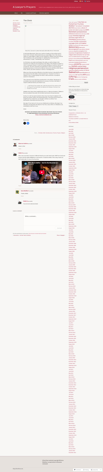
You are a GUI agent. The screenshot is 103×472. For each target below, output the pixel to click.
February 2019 (72, 286)
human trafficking (76, 60)
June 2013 (71, 417)
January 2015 (72, 381)
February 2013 (72, 425)
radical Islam (81, 66)
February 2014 (72, 402)
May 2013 (71, 419)
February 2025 (72, 160)
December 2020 (72, 243)
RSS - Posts (73, 99)
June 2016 (71, 348)
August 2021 (72, 228)
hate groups (80, 58)
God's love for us (78, 56)
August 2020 (72, 251)
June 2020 (71, 255)
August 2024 (72, 170)
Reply (20, 148)
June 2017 (71, 324)
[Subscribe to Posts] (69, 99)
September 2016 (72, 342)
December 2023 (72, 185)
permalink (30, 143)
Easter (87, 49)
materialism (71, 62)
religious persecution (78, 68)
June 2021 (71, 231)
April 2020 (71, 259)
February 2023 (72, 204)
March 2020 (71, 261)
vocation (80, 79)
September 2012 (72, 435)
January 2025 (72, 162)
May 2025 (71, 154)
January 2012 (72, 450)
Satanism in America (73, 116)
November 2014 (72, 384)
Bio (22, 13)
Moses (85, 62)
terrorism (79, 77)
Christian (40, 132)
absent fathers (77, 28)
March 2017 (71, 330)
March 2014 (71, 400)
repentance (72, 70)
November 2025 (72, 142)
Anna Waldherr (25, 190)
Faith (44, 132)
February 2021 (72, 239)
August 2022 (72, 214)
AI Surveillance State (73, 122)
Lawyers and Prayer (31, 13)
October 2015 (72, 363)
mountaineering (16, 26)
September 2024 (72, 168)
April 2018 (71, 305)
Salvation (15, 31)
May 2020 (71, 257)
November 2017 (72, 315)
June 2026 (71, 129)
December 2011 (72, 452)
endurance (71, 51)
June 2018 (71, 301)
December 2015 (72, 359)
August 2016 (72, 344)
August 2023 (72, 193)
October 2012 (72, 433)
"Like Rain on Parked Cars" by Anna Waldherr (77, 24)
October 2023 (72, 189)
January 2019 (72, 288)
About (16, 13)
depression (82, 47)
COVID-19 (77, 43)
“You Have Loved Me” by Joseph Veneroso (78, 118)
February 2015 (72, 379)
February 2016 (72, 355)
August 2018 (72, 297)
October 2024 (72, 166)
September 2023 (72, 191)
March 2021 (71, 237)
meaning (76, 62)
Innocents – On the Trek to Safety (22, 235)
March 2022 (71, 224)
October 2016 (72, 340)
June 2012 (71, 441)
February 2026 (72, 137)
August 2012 (72, 437)
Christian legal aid (79, 35)
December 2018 (72, 290)
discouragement (74, 49)
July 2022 (71, 216)
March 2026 (71, 135)
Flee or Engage (60, 235)
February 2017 (72, 332)
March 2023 (71, 202)
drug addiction (82, 49)
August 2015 (72, 367)
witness (84, 79)
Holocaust (86, 58)
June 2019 (71, 278)
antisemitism (82, 32)
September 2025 (72, 146)
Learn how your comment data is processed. (37, 233)
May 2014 (71, 396)
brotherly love (77, 33)
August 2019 (72, 274)
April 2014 (71, 398)
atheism (71, 34)
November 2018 (72, 291)
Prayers (59, 132)
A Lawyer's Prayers (24, 7)
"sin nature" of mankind (82, 26)
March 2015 (71, 377)
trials (19, 31)
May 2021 (71, 233)
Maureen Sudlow (23, 143)
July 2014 (71, 392)
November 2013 (72, 408)
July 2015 (71, 369)
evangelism (81, 51)
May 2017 (71, 326)
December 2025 (72, 141)
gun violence (74, 58)
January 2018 (72, 311)
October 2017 (72, 317)
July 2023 (71, 195)
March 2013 (71, 423)
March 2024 (71, 179)
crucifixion (76, 45)
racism (74, 66)
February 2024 (72, 181)
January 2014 (72, 404)
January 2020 (72, 264)
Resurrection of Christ (82, 70)
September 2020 (72, 249)
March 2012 (71, 446)
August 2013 (72, 413)
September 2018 (72, 295)
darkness (86, 45)
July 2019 (71, 276)
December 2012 (72, 429)
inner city (85, 60)
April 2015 (71, 375)
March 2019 (71, 284)
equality (76, 51)
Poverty (54, 132)
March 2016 (71, 353)
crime (70, 45)
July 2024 (71, 171)
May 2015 (71, 373)
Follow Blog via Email (74, 86)
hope (70, 60)
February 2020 (72, 262)
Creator (83, 43)
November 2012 (72, 431)
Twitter (88, 1)
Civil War (76, 41)
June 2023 (71, 197)
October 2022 (72, 210)
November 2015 (72, 361)
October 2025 (72, 144)
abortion (15, 22)
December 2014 (72, 382)
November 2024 (72, 164)
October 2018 (72, 293)
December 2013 (72, 406)
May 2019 (71, 280)
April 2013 (71, 421)
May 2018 (71, 303)
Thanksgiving (84, 77)
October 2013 (72, 410)
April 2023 (71, 201)
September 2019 (72, 272)
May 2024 (71, 175)
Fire (69, 120)
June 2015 (71, 371)
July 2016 (71, 346)
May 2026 (71, 131)
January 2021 (72, 241)
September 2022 (72, 212)
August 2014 (72, 390)
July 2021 (71, 230)
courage (71, 43)
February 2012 (72, 448)
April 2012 (71, 444)
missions (81, 62)
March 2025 (71, 158)
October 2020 (72, 247)
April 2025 (71, 156)
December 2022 (72, 206)
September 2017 (72, 319)
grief (70, 58)
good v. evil (85, 56)
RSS (82, 1)
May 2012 (71, 442)
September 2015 (72, 365)
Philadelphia (71, 64)
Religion (63, 132)
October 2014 (72, 386)
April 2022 (71, 222)
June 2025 (71, 152)
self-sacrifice (79, 74)
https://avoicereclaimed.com (43, 114)
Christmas (71, 41)
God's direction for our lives (81, 54)
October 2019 (72, 270)
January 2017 (72, 334)
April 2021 (71, 235)
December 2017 (72, 313)
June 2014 (71, 394)
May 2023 (71, 199)
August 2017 (72, 321)
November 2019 (72, 268)
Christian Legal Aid (44, 13)
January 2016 (72, 357)
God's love (71, 56)
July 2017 (71, 322)
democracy (74, 47)
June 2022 (71, 218)
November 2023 (72, 187)
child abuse (83, 33)
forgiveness (79, 53)
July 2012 (71, 439)
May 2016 (71, 350)
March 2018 (71, 307)
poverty (77, 64)
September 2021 (72, 226)
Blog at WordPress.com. (18, 468)
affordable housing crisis (79, 30)
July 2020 (71, 253)
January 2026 (72, 139)
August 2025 (72, 148)
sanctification (83, 72)
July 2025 (71, 150)
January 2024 (72, 183)
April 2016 (71, 351)
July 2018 (71, 299)
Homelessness (49, 132)
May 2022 (71, 220)
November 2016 (72, 338)
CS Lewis (81, 45)
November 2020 (72, 245)
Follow (71, 96)
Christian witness (81, 39)
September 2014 (72, 388)
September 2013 (72, 411)
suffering (72, 77)
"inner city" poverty (73, 22)
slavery (88, 74)
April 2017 (71, 328)
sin (84, 74)
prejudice (83, 64)
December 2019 (72, 266)
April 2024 (71, 177)
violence (76, 79)
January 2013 (72, 427)
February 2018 (72, 309)
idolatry (81, 60)
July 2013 (71, 415)
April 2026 (71, 133)
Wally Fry (21, 153)
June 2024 (71, 173)
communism (82, 41)
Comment (59, 228)
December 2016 (72, 336)
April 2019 (71, 282)
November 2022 (72, 208)
